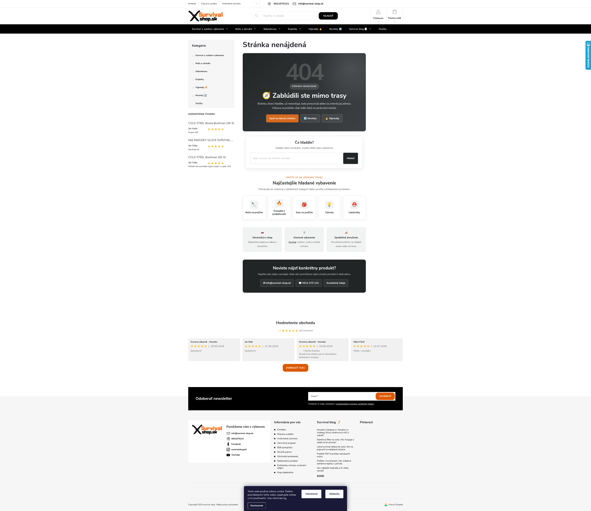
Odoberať (385, 396)
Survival (292, 242)
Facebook (236, 444)
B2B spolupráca (284, 447)
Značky (199, 103)
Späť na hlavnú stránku (282, 118)
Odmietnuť (311, 494)
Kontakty (192, 3)
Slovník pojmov (284, 451)
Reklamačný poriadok (287, 460)
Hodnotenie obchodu (231, 3)
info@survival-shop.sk (242, 433)
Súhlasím (334, 494)
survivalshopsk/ (239, 449)
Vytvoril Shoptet (395, 504)
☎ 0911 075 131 (309, 283)
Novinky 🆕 (201, 95)
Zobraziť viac (295, 368)
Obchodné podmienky (287, 456)
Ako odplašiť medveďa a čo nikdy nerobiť (332, 469)
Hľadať (328, 16)
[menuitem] (210, 29)
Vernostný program (286, 443)
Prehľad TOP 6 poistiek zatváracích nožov (333, 455)
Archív (320, 476)
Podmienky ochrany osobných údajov (291, 466)
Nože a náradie (202, 63)
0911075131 (237, 438)
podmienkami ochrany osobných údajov (355, 403)
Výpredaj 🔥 (201, 87)
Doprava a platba (209, 3)
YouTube (235, 454)
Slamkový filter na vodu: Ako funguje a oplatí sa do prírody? (335, 441)
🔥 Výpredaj (332, 118)
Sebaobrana (201, 71)
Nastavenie (256, 505)
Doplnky (199, 79)
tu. (285, 498)
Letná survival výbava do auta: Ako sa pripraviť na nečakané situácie (335, 448)
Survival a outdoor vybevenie (209, 55)
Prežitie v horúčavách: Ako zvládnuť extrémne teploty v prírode (334, 462)
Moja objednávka (285, 472)
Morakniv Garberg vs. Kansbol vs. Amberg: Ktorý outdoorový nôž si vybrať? (333, 432)
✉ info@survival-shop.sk (277, 283)
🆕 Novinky (310, 118)
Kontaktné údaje (336, 283)
